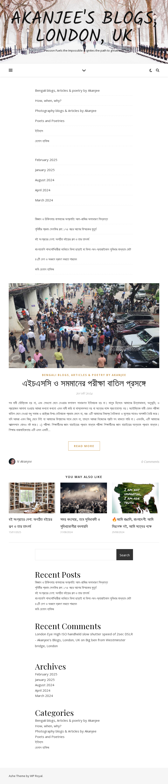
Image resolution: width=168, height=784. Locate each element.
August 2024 (44, 180)
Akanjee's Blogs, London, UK (84, 28)
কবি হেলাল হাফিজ (44, 269)
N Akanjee (24, 461)
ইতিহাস (39, 131)
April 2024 (42, 190)
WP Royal (36, 776)
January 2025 (45, 170)
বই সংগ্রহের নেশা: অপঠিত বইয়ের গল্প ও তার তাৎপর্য (62, 239)
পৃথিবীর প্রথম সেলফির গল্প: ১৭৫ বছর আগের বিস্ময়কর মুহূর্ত (65, 229)
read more (84, 446)
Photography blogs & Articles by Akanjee (65, 110)
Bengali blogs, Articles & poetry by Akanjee (67, 90)
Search (125, 555)
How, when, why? (48, 100)
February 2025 (46, 160)
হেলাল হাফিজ (42, 141)
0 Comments (150, 461)
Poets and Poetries (50, 120)
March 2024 (44, 200)
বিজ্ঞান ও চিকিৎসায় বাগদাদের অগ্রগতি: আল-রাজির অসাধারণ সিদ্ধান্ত (71, 219)
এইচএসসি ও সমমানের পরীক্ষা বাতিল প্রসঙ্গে (84, 382)
